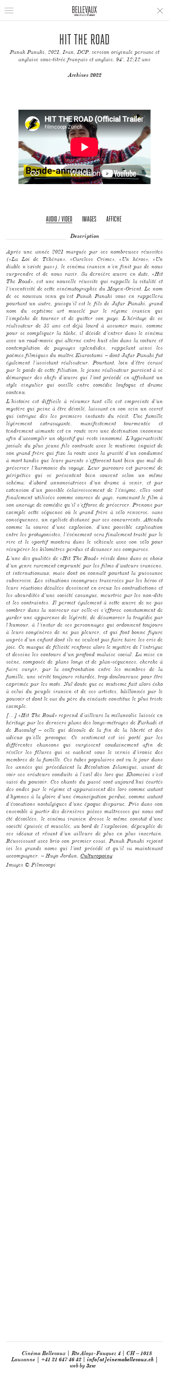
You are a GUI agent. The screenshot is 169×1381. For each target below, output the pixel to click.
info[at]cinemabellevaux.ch (120, 1359)
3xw (91, 1365)
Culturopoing (96, 855)
